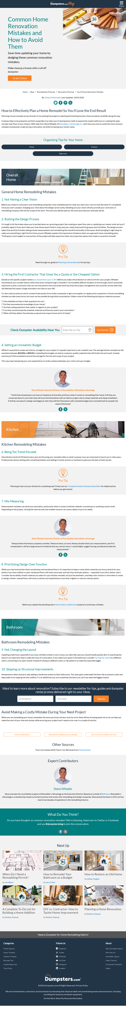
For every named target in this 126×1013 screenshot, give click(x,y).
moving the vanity (102, 657)
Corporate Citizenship (114, 964)
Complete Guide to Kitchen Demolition (84, 486)
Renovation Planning (66, 92)
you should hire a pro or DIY (45, 279)
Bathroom (63, 153)
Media (108, 968)
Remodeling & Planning (46, 92)
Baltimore (106, 794)
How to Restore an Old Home (103, 874)
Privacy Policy (82, 985)
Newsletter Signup (112, 956)
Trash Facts (7, 968)
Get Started (102, 330)
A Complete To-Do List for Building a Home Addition (19, 910)
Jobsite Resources (10, 964)
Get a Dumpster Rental (114, 949)
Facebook (62, 949)
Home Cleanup (9, 949)
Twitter (61, 952)
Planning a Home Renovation (103, 909)
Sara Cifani (50, 882)
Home (25, 92)
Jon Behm (9, 882)
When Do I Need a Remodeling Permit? (15, 875)
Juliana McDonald (52, 97)
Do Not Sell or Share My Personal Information (63, 998)
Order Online (20, 78)
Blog (32, 92)
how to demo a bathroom (65, 604)
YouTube (62, 960)
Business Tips (8, 960)
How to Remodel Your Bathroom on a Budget (57, 875)
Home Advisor (85, 750)
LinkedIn (62, 968)
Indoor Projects (9, 952)
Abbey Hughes (93, 879)
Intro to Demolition (22, 735)
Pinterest (62, 956)
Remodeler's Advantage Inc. (71, 124)
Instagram (62, 964)
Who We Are (110, 952)
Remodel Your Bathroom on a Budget (63, 735)
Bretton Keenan (12, 917)
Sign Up (101, 698)
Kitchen (94, 147)
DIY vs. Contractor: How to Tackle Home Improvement (60, 910)
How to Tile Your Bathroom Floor (104, 735)
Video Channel (111, 960)
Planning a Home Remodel (69, 262)
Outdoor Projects (9, 956)
